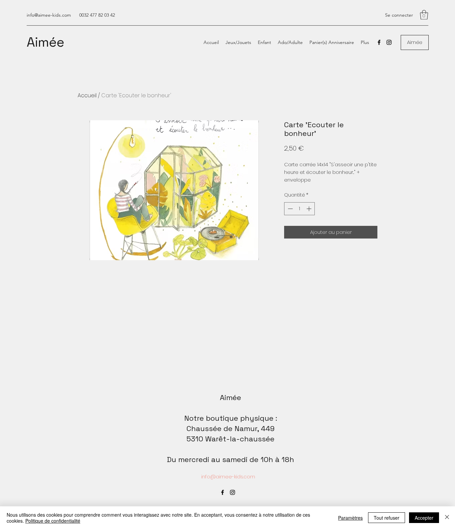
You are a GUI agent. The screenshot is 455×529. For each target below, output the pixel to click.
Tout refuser (386, 517)
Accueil (87, 95)
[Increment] (309, 209)
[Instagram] (389, 42)
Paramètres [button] (350, 517)
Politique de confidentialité (52, 520)
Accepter (424, 517)
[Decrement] (289, 209)
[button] (424, 15)
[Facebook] (379, 42)
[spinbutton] (299, 209)
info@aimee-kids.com (49, 15)
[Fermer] (447, 518)
